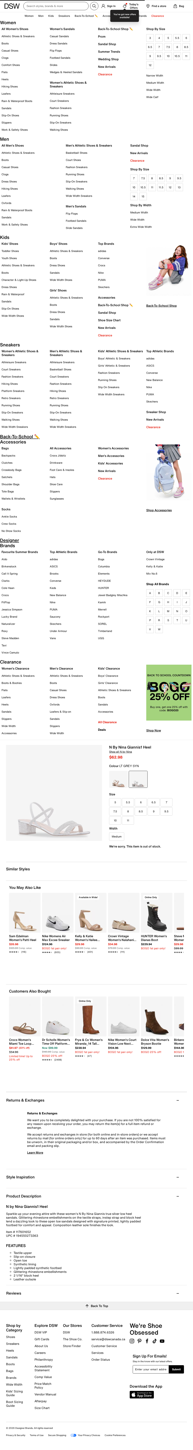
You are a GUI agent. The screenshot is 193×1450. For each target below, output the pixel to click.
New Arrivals (107, 66)
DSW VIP (40, 1332)
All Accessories (60, 448)
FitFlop (6, 602)
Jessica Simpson (12, 609)
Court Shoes (73, 160)
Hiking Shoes (10, 86)
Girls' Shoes (58, 290)
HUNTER (103, 588)
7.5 (168, 47)
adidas (102, 251)
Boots (5, 43)
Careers (40, 1352)
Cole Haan (8, 588)
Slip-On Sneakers (60, 122)
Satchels (7, 477)
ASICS (150, 366)
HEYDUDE (104, 581)
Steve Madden (10, 638)
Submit (176, 1369)
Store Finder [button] (72, 1346)
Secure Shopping (57, 1435)
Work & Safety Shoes (15, 130)
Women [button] (29, 16)
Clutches (7, 463)
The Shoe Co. (73, 1339)
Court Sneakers (59, 101)
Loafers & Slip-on (60, 712)
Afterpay (40, 1401)
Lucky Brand (9, 617)
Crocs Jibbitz (58, 455)
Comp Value (43, 1377)
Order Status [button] (100, 1359)
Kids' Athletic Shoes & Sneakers (120, 351)
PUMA (102, 280)
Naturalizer (8, 624)
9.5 (159, 56)
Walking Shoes (59, 130)
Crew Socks (9, 524)
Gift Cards (41, 1339)
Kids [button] (51, 16)
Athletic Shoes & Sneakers (18, 36)
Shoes (10, 1337)
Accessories (106, 297)
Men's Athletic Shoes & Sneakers (89, 145)
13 (179, 187)
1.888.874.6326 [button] (102, 1332)
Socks (6, 509)
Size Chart (42, 1408)
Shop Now (153, 730)
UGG (101, 638)
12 (150, 65)
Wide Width (153, 90)
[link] (23, 941)
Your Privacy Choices (89, 1435)
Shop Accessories (159, 510)
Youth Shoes (9, 258)
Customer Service (104, 1346)
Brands (11, 1377)
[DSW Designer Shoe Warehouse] (12, 5)
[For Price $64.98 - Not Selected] (118, 779)
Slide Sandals (74, 228)
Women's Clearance (15, 668)
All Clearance (107, 722)
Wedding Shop (108, 59)
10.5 (177, 56)
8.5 (186, 47)
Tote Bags (8, 491)
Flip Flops (56, 51)
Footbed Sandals (60, 58)
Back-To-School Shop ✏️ (115, 29)
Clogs (5, 58)
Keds (53, 588)
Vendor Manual (45, 1394)
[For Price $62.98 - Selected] (138, 779)
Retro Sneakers (11, 398)
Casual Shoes (10, 51)
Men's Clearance (61, 668)
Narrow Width (154, 75)
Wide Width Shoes (13, 316)
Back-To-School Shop (161, 305)
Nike (101, 273)
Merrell (102, 609)
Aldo (4, 559)
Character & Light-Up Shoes (19, 280)
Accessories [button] (110, 16)
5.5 (177, 38)
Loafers (6, 94)
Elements (104, 574)
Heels (5, 79)
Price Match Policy (42, 1385)
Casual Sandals (59, 36)
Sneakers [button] (64, 16)
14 (133, 196)
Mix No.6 (151, 574)
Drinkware (56, 463)
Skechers (104, 287)
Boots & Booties (12, 683)
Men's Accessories (111, 455)
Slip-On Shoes (10, 115)
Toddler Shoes (10, 251)
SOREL (102, 624)
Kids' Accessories (110, 463)
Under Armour (58, 631)
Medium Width (155, 83)
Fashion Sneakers (60, 108)
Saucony (55, 617)
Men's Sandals (76, 206)
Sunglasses (57, 499)
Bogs (101, 559)
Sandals (6, 108)
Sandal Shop (107, 44)
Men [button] (41, 16)
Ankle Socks (9, 516)
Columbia (104, 566)
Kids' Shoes (10, 243)
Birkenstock (9, 566)
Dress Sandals (58, 43)
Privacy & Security (15, 1435)
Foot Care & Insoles (62, 470)
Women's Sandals (62, 29)
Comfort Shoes (11, 65)
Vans (53, 638)
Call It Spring (10, 574)
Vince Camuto (10, 652)
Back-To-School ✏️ (86, 16)
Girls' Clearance (108, 683)
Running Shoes (59, 115)
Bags (5, 448)
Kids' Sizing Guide (14, 1393)
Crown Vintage (155, 559)
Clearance (105, 74)
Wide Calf (152, 97)
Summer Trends (109, 51)
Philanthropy (43, 1359)
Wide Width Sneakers (79, 196)
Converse (104, 258)
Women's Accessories (113, 448)
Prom (102, 36)
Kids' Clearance (109, 668)
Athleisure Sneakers (62, 94)
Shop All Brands (157, 584)
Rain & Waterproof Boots (17, 101)
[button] (36, 897)
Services (97, 1352)
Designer (127, 16)
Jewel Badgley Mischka (112, 595)
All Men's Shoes (13, 145)
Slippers (6, 122)
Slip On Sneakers (108, 387)
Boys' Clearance (108, 676)
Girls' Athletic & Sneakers (114, 366)
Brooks (54, 574)
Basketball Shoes (76, 153)
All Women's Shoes (15, 29)
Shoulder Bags (10, 484)
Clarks (5, 581)
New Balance (154, 380)
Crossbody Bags (11, 470)
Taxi (4, 645)
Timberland (105, 631)
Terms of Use (37, 1435)
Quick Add (24, 963)
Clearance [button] (157, 16)
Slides (53, 65)
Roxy (5, 631)
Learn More (35, 1152)
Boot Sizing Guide (14, 1404)
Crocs (101, 265)
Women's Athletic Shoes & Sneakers (68, 84)
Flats (5, 72)
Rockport (103, 617)
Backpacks (8, 455)
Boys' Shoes (58, 243)
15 (143, 196)
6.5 (150, 47)
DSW (66, 1332)
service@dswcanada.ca (108, 1339)
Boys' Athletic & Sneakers (114, 358)
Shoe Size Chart (109, 320)
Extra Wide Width (141, 227)
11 (186, 56)
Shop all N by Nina (120, 752)
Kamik (102, 602)
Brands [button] (142, 16)
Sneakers (12, 1343)
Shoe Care (56, 484)
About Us (41, 1346)
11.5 (161, 187)
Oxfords (6, 203)
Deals (102, 729)
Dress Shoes (9, 181)
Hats (52, 477)
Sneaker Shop (156, 412)
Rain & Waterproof (13, 294)
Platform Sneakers (13, 391)
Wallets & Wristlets (13, 499)
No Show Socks (11, 531)
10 (168, 56)
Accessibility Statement (43, 1368)
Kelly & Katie (154, 566)
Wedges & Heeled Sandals (66, 72)
